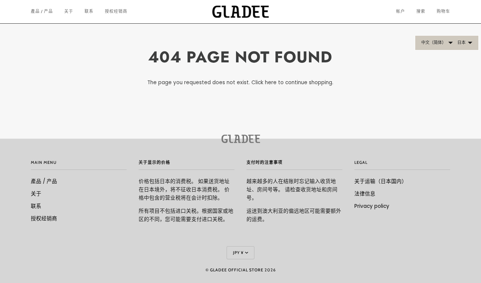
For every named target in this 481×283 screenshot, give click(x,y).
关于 (36, 193)
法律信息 (364, 193)
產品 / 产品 (44, 181)
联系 (36, 206)
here (271, 82)
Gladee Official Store (236, 270)
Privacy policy (371, 206)
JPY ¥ (238, 252)
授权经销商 (44, 218)
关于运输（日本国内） (380, 181)
